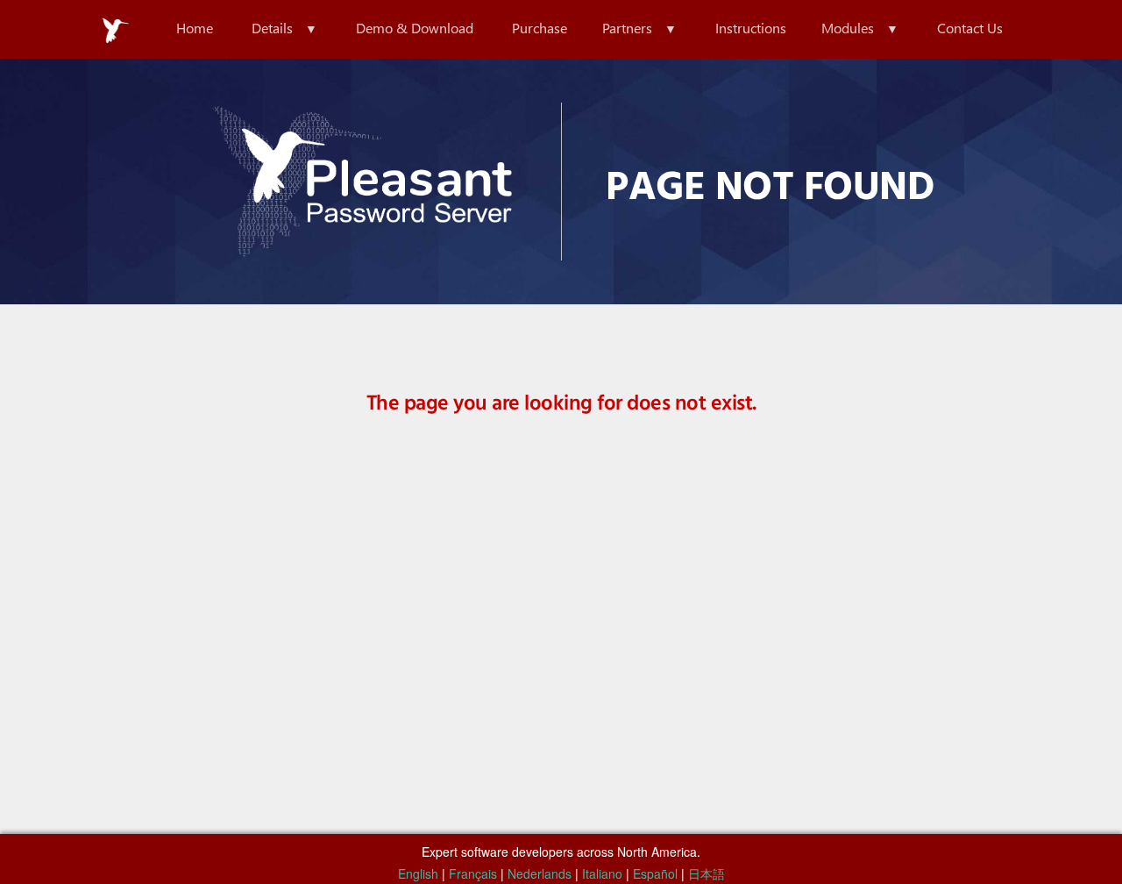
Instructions (750, 27)
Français (473, 873)
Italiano (602, 873)
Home (194, 27)
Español (655, 873)
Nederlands (540, 873)
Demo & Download (414, 27)
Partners (627, 27)
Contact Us (970, 27)
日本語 (706, 873)
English (418, 873)
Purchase (539, 27)
